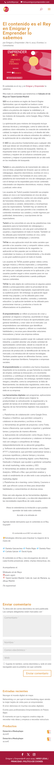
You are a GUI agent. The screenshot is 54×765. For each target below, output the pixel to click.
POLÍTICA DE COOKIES (33, 761)
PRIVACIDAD (16, 761)
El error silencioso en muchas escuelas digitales (23, 706)
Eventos (40, 43)
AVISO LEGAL (42, 759)
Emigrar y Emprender (15, 43)
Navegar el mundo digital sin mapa (18, 695)
